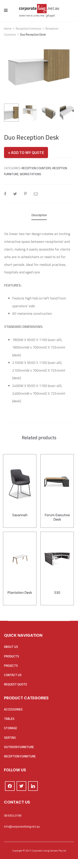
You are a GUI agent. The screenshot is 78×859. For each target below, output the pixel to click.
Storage (10, 728)
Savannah (19, 515)
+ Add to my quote (26, 152)
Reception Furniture (28, 28)
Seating (10, 737)
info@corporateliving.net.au (22, 826)
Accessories (13, 709)
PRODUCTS (11, 656)
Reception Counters (36, 168)
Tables (9, 718)
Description (39, 215)
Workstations (30, 174)
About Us (11, 646)
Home (8, 28)
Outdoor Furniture (19, 747)
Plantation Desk (19, 592)
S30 (57, 592)
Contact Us (13, 675)
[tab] (39, 215)
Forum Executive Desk (57, 517)
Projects (11, 665)
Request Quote (15, 684)
